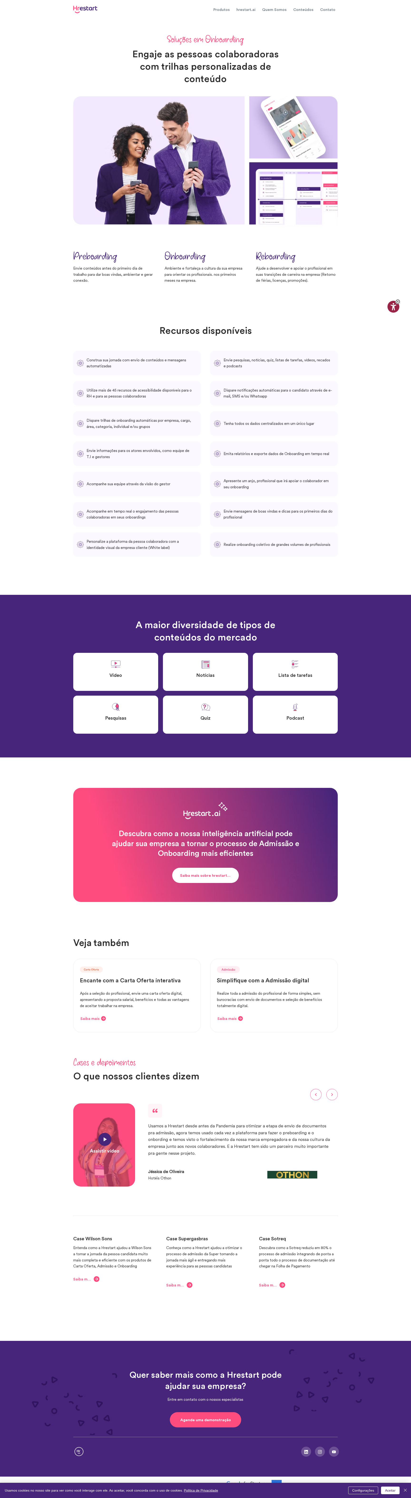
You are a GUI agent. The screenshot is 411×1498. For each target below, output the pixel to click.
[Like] (306, 1452)
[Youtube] (334, 1452)
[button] (397, 301)
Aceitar (390, 1490)
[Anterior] (316, 1094)
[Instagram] (320, 1452)
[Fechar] (405, 1490)
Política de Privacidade (201, 1490)
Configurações (363, 1490)
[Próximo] (332, 1094)
